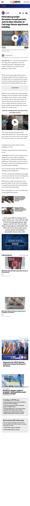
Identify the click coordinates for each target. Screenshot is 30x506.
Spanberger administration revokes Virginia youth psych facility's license (13, 412)
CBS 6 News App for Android (12, 427)
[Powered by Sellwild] (26, 338)
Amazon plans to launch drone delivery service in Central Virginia (14, 403)
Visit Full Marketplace (23, 255)
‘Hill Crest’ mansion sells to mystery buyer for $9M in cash (13, 406)
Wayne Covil (9, 55)
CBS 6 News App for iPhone (12, 429)
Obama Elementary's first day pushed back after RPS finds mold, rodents (14, 409)
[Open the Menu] (2, 2)
